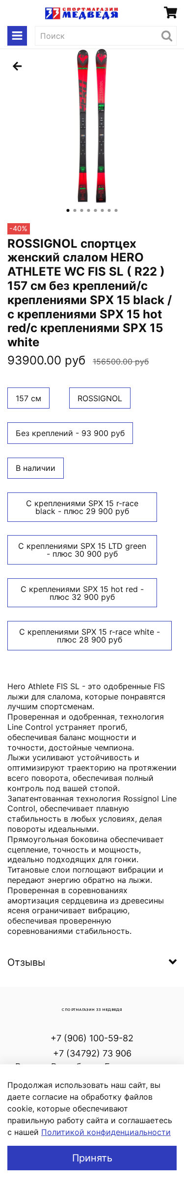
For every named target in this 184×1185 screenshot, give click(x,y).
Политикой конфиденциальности (106, 1132)
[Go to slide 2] (75, 210)
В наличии (35, 468)
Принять (92, 1158)
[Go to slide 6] (102, 210)
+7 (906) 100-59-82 (92, 1038)
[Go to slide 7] (109, 210)
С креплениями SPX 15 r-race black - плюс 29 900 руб (82, 507)
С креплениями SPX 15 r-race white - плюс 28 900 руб (89, 635)
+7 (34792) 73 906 (92, 1053)
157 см (28, 398)
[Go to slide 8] (116, 210)
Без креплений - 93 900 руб (70, 433)
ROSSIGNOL (100, 398)
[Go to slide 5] (95, 210)
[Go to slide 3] (81, 210)
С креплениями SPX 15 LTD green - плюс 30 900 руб (82, 550)
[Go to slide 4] (88, 210)
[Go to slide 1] (68, 210)
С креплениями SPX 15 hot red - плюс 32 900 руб (82, 593)
